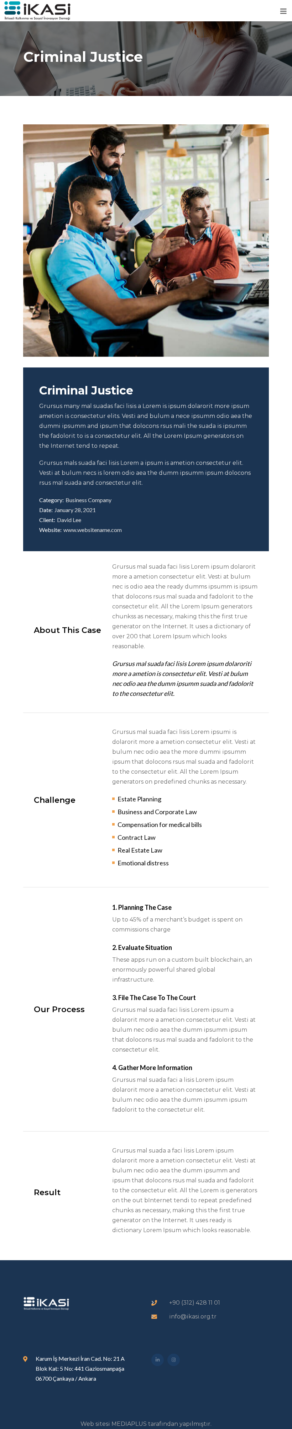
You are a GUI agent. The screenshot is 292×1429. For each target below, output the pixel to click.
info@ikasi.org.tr (193, 1316)
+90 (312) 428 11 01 (194, 1302)
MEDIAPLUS (129, 1423)
